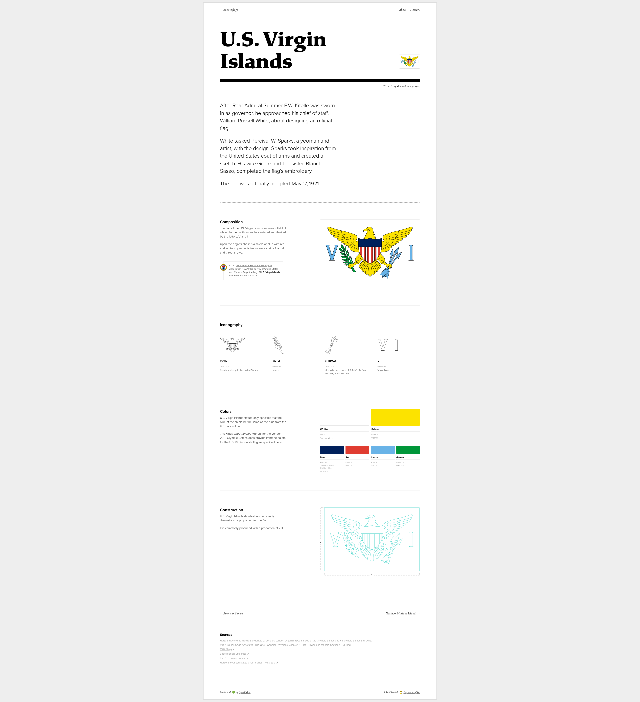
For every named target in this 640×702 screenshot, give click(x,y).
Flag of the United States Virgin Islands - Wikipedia (247, 662)
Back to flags (230, 10)
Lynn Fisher (244, 692)
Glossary (415, 10)
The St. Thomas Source (233, 658)
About (402, 10)
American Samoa (233, 613)
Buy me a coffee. (412, 692)
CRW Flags (226, 649)
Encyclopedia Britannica (233, 653)
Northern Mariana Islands (401, 613)
